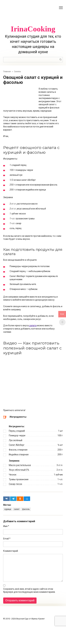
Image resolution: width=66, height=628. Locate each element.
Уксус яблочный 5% (19, 470)
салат (16, 509)
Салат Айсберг (17, 445)
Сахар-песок (15, 484)
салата (33, 325)
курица (7, 509)
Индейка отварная (19, 454)
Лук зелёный (15, 440)
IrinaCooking (33, 29)
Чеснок (12, 474)
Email (6, 538)
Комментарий (10, 551)
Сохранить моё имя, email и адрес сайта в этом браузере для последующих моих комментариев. (29, 590)
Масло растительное (20, 465)
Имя (6, 526)
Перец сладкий (17, 431)
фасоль (26, 509)
